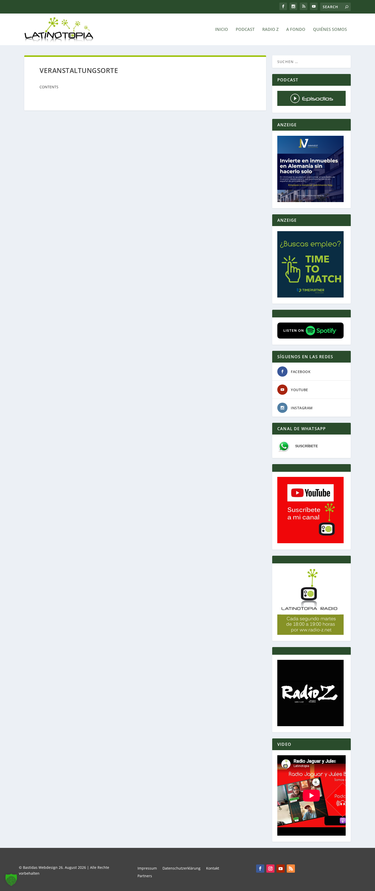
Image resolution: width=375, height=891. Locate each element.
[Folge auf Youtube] (281, 868)
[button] (11, 880)
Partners (145, 876)
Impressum (147, 869)
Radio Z (270, 29)
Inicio (221, 29)
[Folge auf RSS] (291, 868)
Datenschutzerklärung (181, 869)
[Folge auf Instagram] (270, 868)
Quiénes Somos (330, 29)
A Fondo (295, 29)
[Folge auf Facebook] (260, 868)
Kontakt (212, 869)
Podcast (245, 29)
